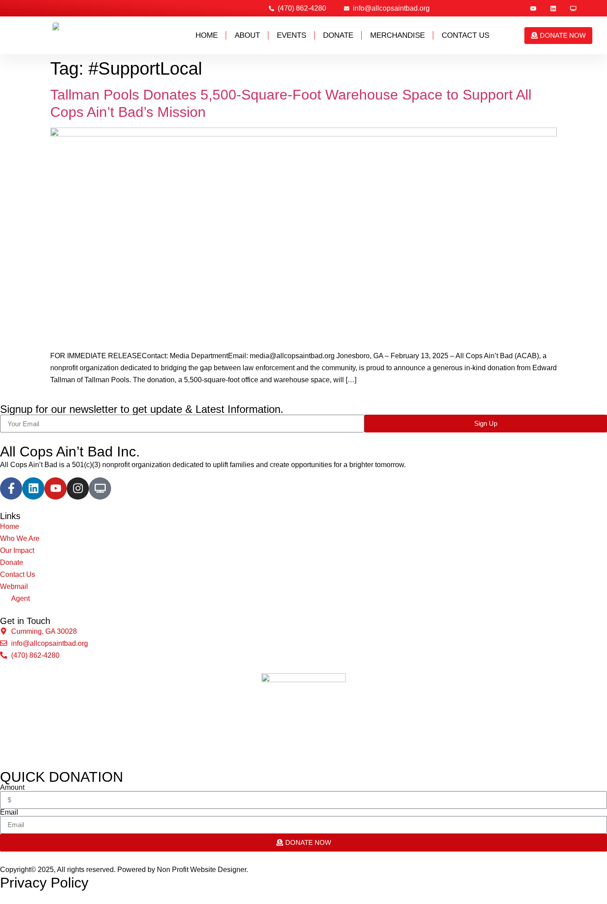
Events (291, 35)
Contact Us (465, 35)
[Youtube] (533, 8)
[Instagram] (78, 488)
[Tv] (573, 8)
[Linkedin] (553, 8)
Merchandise (397, 35)
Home (207, 35)
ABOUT (247, 35)
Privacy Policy (44, 883)
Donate (338, 35)
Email (9, 812)
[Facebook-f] (11, 488)
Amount (12, 787)
